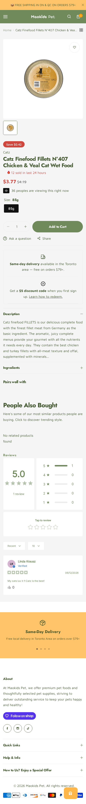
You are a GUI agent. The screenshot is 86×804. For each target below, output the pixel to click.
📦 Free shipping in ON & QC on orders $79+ (43, 5)
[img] (19, 484)
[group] (43, 79)
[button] (59, 465)
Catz (6, 152)
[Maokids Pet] (43, 16)
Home (7, 30)
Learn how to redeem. (46, 296)
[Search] (69, 16)
